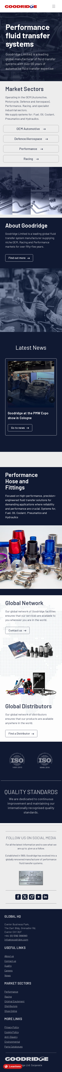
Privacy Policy (11, 1027)
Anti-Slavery (10, 1036)
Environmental (12, 1041)
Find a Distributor (19, 733)
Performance (28, 149)
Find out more (17, 258)
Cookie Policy (11, 1032)
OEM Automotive (28, 129)
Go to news (18, 427)
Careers (8, 970)
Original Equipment (14, 1001)
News (7, 975)
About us (9, 955)
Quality (8, 965)
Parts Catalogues (13, 1046)
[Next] (52, 400)
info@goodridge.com (16, 939)
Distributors (10, 1006)
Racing (28, 159)
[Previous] (10, 400)
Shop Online (10, 1010)
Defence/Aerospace (28, 139)
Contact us (15, 630)
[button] (53, 6)
